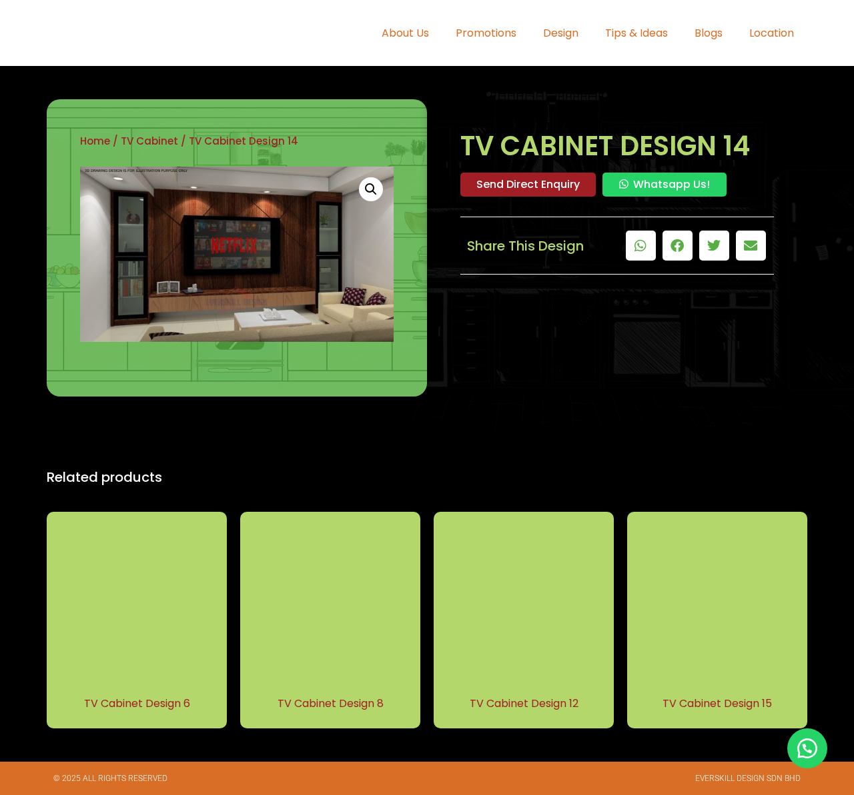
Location (771, 33)
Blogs (709, 33)
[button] (371, 189)
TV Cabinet (149, 141)
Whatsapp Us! (671, 184)
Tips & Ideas (636, 33)
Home (95, 141)
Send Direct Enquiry (528, 184)
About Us (405, 33)
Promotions (486, 33)
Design (560, 33)
